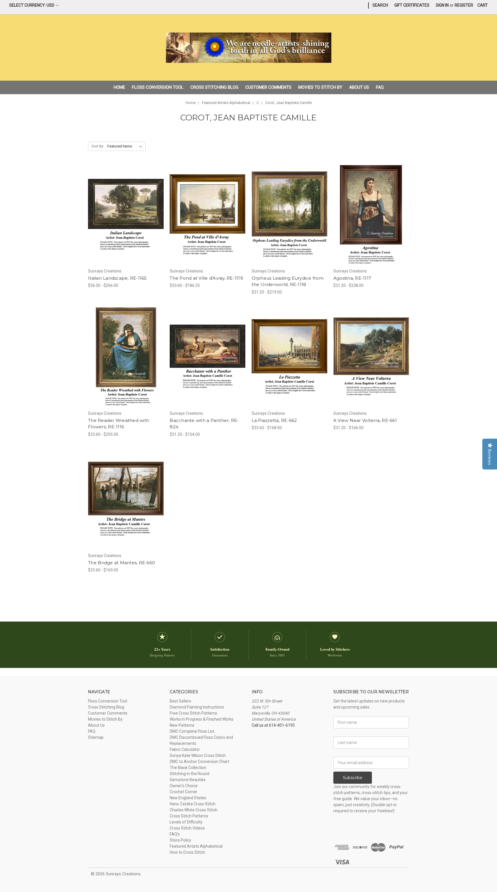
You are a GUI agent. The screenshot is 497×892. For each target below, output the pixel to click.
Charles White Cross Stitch (193, 810)
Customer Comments (268, 87)
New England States (188, 798)
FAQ (380, 87)
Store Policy (180, 840)
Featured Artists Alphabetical (196, 846)
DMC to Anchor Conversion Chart (199, 761)
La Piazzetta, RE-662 (274, 420)
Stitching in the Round (189, 773)
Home (119, 87)
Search (380, 5)
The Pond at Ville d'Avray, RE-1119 (206, 278)
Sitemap (96, 737)
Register (464, 5)
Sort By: (97, 146)
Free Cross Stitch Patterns (193, 713)
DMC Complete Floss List (192, 731)
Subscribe (352, 777)
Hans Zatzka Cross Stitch (192, 804)
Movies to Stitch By (320, 87)
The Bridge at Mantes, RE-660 (121, 562)
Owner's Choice (184, 785)
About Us (359, 87)
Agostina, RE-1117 (352, 278)
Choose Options (126, 225)
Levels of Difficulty (186, 822)
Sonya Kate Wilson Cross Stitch (198, 755)
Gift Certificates (411, 5)
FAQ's (175, 834)
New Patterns (182, 725)
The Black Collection (188, 767)
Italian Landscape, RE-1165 (117, 278)
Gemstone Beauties (188, 779)
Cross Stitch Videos (187, 828)
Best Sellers (180, 701)
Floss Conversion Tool (157, 87)
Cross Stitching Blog (214, 87)
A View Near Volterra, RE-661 (365, 420)
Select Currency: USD (32, 5)
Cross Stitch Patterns (189, 816)
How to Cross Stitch (187, 852)
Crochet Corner (183, 791)
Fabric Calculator (185, 749)
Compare (123, 215)
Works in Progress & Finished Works (202, 719)
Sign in (442, 5)
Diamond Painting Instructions (197, 707)
